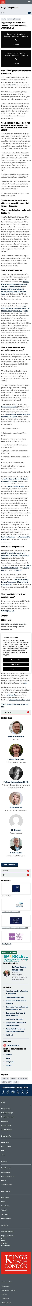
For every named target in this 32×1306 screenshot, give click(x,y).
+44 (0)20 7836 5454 (7, 1231)
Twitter (8, 1058)
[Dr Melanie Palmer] (16, 799)
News (4, 875)
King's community (13, 1219)
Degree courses (12, 1109)
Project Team (7, 712)
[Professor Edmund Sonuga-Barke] (7, 973)
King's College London (10, 7)
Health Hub (9, 1035)
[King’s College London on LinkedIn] (17, 1092)
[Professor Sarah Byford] (16, 751)
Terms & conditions (13, 1282)
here (25, 683)
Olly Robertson (16, 830)
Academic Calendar (13, 1185)
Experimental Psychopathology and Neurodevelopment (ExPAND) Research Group (13, 292)
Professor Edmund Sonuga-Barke (19, 968)
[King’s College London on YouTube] (22, 1092)
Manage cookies (12, 1303)
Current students (13, 1147)
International (11, 1122)
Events (10, 1202)
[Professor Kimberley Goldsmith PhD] (16, 773)
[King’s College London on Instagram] (13, 1092)
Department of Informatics (14, 1019)
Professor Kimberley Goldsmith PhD (16, 782)
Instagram (9, 1062)
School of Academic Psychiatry (15, 997)
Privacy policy (11, 1286)
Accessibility (11, 1298)
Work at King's (12, 1215)
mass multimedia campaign (15, 486)
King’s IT (10, 1181)
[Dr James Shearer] (16, 844)
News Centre (11, 1198)
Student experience (13, 1130)
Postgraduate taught (13, 1113)
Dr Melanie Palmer (16, 287)
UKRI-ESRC (18, 570)
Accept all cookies (16, 669)
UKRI (26, 311)
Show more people (9, 864)
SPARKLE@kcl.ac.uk (7, 611)
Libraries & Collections (14, 1177)
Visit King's (11, 1210)
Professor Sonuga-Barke (9, 407)
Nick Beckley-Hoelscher (16, 736)
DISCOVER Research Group (17, 700)
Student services (12, 1168)
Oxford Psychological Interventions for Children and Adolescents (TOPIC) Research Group (15, 556)
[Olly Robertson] (16, 821)
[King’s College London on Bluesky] (27, 1092)
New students (12, 1143)
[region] (16, 653)
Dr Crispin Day (11, 695)
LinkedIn (8, 1065)
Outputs (5, 871)
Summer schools (12, 1126)
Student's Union (12, 1206)
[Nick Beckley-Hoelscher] (16, 728)
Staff (9, 1151)
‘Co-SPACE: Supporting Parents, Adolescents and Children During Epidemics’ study (15, 308)
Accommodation (12, 1172)
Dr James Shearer (16, 853)
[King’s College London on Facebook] (3, 1092)
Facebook (9, 1055)
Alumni (10, 1155)
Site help (10, 1294)
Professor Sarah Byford (16, 759)
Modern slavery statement (15, 1290)
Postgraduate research (14, 1117)
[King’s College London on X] (8, 1092)
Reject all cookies (16, 664)
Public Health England (8, 537)
